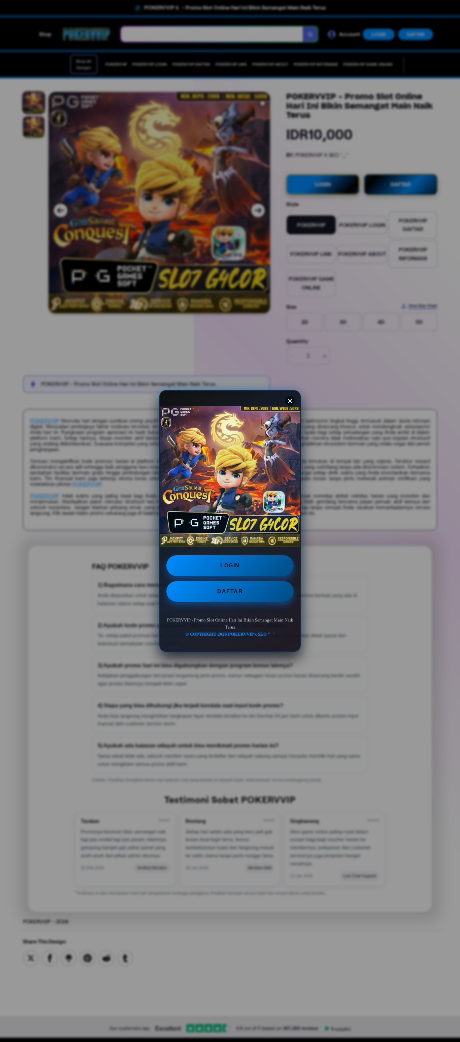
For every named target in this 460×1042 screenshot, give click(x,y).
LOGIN (230, 565)
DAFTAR (230, 591)
